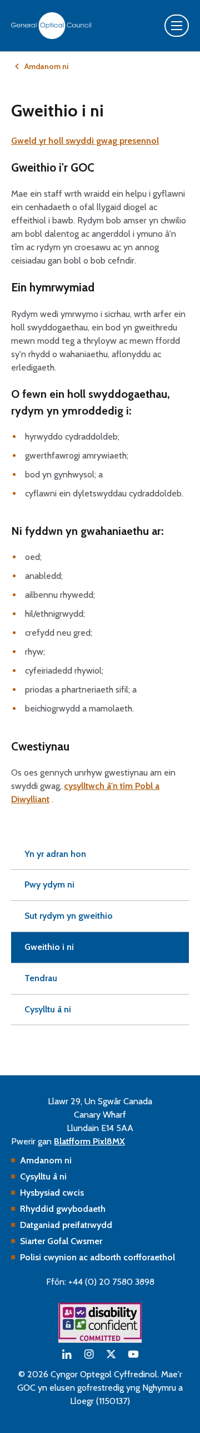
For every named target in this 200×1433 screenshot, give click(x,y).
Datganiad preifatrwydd (66, 1225)
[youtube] (133, 1354)
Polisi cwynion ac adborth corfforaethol (97, 1257)
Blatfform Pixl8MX (89, 1141)
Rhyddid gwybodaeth (63, 1208)
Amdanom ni (46, 66)
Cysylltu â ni (43, 1176)
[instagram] (89, 1354)
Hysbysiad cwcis (52, 1192)
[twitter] (111, 1354)
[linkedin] (66, 1354)
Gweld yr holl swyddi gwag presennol (85, 140)
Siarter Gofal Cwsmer (61, 1241)
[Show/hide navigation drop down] (176, 25)
